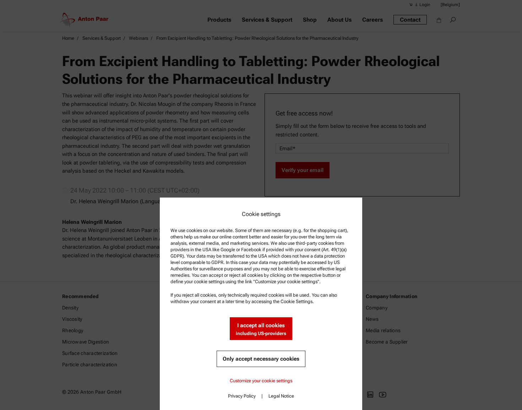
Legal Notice (281, 396)
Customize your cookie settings (261, 380)
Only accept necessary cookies (261, 359)
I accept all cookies (261, 329)
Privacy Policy (242, 396)
